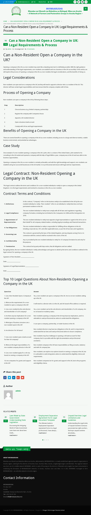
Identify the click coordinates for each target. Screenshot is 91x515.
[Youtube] (82, 1)
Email (22, 377)
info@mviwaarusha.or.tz (23, 2)
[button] (43, 440)
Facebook (5, 377)
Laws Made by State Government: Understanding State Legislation (18, 419)
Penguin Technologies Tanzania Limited (53, 510)
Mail (34, 2)
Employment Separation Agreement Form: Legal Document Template (48, 418)
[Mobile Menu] (86, 9)
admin (9, 49)
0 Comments (31, 49)
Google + (18, 377)
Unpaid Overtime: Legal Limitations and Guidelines (77, 418)
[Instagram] (86, 1)
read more (13, 435)
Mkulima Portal (42, 2)
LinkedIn (13, 377)
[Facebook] (75, 1)
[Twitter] (78, 1)
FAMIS (51, 2)
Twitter (9, 377)
